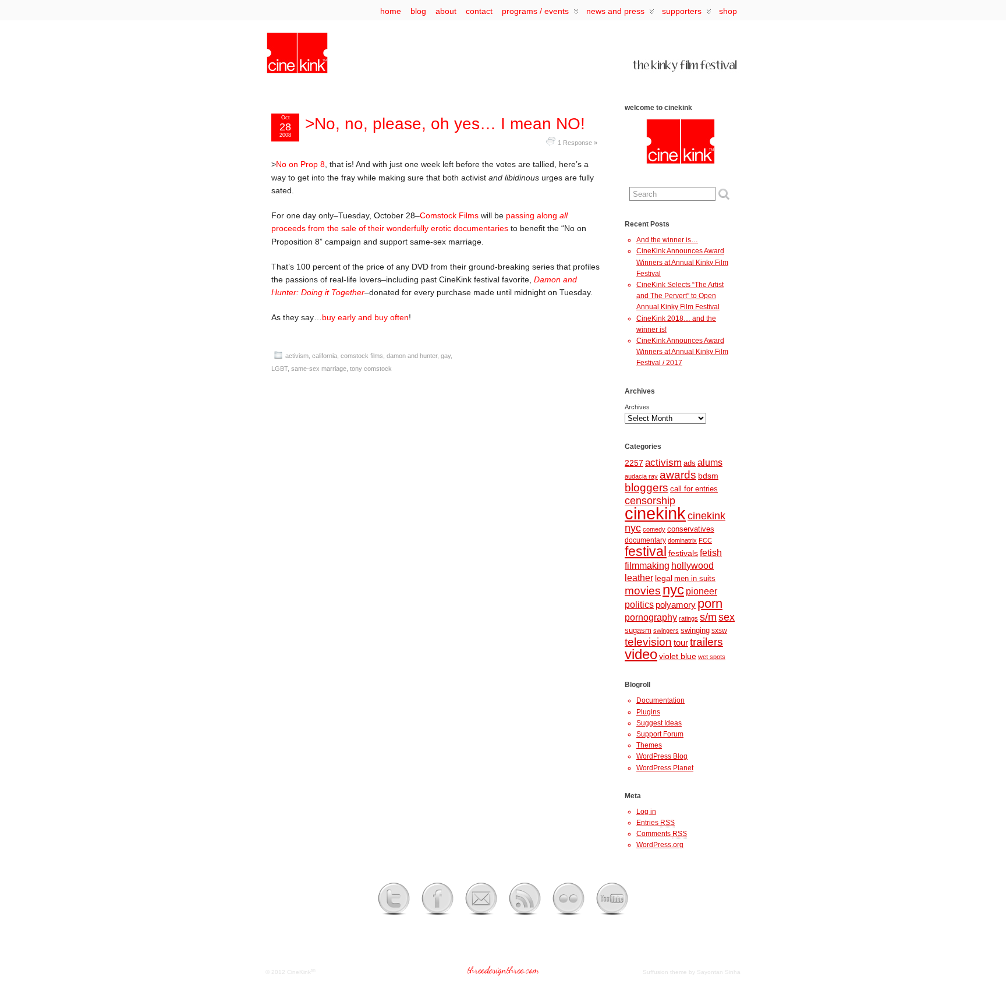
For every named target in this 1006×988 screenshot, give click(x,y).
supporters (682, 11)
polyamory (676, 605)
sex (726, 617)
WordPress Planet (664, 768)
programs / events (535, 11)
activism (297, 355)
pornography (651, 617)
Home (390, 11)
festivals (683, 553)
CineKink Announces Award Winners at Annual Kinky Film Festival (682, 262)
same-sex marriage (318, 368)
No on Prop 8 (300, 164)
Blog (418, 11)
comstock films (362, 355)
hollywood (692, 565)
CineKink (299, 972)
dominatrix (682, 540)
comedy (654, 529)
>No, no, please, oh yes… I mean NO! (445, 124)
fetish (711, 553)
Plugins (648, 712)
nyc (673, 589)
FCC (705, 540)
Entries (655, 823)
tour (681, 642)
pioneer (701, 591)
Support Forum (659, 734)
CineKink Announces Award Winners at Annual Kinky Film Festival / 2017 (682, 352)
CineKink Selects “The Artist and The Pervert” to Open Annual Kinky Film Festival (680, 296)
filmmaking (647, 565)
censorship (650, 501)
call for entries (694, 488)
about (445, 11)
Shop (728, 11)
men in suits (694, 578)
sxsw (719, 630)
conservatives (690, 529)
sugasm (638, 630)
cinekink (655, 513)
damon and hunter (412, 355)
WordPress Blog (662, 756)
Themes (649, 745)
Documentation (660, 700)
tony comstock (371, 368)
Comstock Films (449, 215)
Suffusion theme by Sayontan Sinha (692, 972)
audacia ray (641, 476)
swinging (695, 630)
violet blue (677, 656)
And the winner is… (667, 240)
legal (663, 578)
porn (709, 603)
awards (678, 475)
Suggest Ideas (659, 723)
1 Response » (577, 142)
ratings (688, 618)
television (648, 642)
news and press (615, 11)
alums (709, 462)
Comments (661, 834)
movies (643, 591)
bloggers (646, 487)
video (641, 654)
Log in (646, 812)
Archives (637, 406)
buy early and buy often (365, 317)
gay (446, 355)
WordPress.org (659, 845)
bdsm (708, 475)
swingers (666, 630)
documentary (645, 540)
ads (689, 463)
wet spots (711, 656)
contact (479, 11)
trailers (706, 642)
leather (639, 577)
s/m (708, 617)
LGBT (279, 368)
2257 (634, 463)
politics (639, 604)
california (324, 355)
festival (646, 551)
